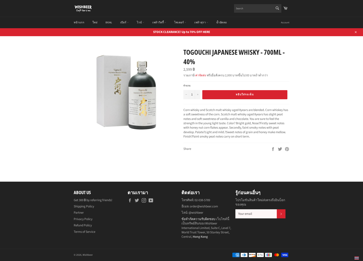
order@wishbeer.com (204, 206)
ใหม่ (95, 22)
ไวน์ (140, 22)
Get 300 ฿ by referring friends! (93, 200)
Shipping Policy (84, 206)
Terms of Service (84, 232)
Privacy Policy (83, 219)
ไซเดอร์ (179, 22)
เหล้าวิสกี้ (158, 22)
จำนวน (186, 85)
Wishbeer (88, 255)
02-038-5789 (202, 200)
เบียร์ (123, 22)
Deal (108, 22)
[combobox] (257, 8)
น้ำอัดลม (221, 22)
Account (285, 22)
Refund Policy (83, 225)
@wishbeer (196, 212)
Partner (79, 212)
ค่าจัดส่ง (200, 75)
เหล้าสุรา (200, 22)
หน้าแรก (79, 22)
